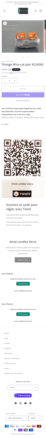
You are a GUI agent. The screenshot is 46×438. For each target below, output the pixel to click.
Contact (7, 343)
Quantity (4, 76)
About (6, 368)
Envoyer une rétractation (13, 373)
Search (6, 333)
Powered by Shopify (29, 434)
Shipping (11, 72)
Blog (6, 338)
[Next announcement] (41, 2)
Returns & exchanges (11, 358)
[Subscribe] (35, 387)
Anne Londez (19, 434)
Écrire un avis (23, 283)
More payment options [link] (23, 100)
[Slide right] (27, 57)
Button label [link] (23, 260)
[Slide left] (18, 57)
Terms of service (10, 363)
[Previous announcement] (4, 2)
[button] (4, 10)
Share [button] (6, 124)
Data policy (8, 353)
